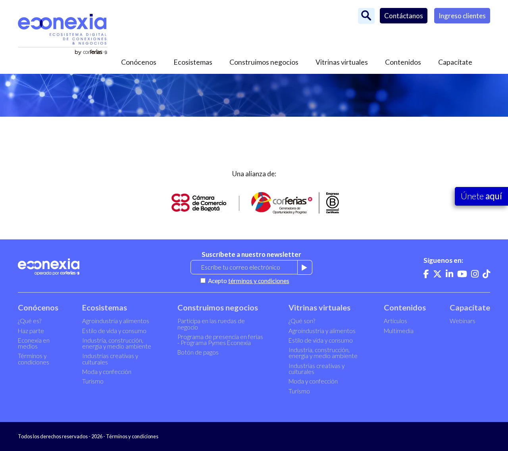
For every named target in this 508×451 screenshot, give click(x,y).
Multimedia (399, 330)
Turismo (93, 381)
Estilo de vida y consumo (114, 330)
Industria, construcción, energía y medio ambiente (116, 343)
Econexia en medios (34, 343)
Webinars (462, 320)
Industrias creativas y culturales (110, 358)
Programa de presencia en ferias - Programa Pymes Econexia (220, 339)
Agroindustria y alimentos (115, 320)
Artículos (395, 320)
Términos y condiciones (33, 358)
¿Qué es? (29, 320)
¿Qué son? (302, 320)
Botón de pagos (198, 352)
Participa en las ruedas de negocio (211, 323)
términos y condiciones (258, 280)
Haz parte (31, 330)
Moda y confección (106, 371)
